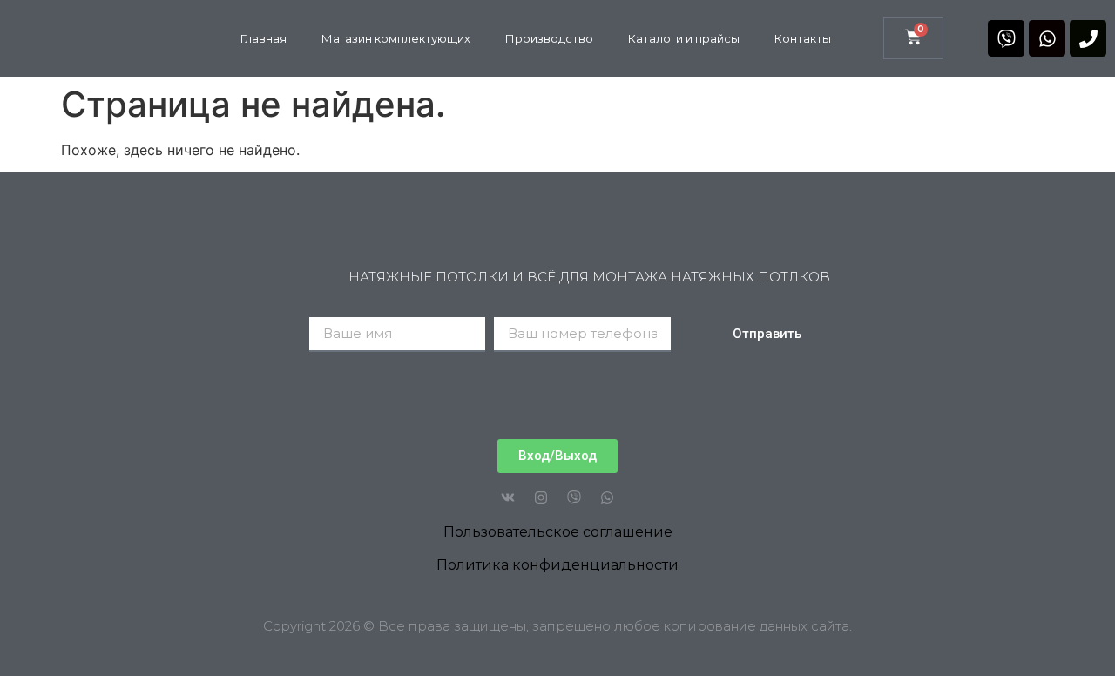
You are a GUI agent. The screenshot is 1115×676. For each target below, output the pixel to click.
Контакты (802, 38)
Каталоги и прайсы (684, 38)
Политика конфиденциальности (557, 565)
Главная (263, 38)
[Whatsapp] (1047, 38)
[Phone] (1088, 38)
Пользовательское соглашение (557, 532)
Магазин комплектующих (395, 38)
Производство (549, 38)
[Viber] (1006, 38)
